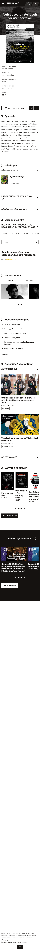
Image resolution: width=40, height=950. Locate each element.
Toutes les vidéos (9, 585)
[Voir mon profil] (35, 4)
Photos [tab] (10, 280)
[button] (25, 287)
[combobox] (20, 242)
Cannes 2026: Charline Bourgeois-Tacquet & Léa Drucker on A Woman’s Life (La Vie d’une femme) (13, 567)
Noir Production (8, 75)
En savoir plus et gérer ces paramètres (14, 942)
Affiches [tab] (29, 280)
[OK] (20, 947)
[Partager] (31, 108)
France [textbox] (6, 242)
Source (3, 259)
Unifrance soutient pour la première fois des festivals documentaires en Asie (18, 400)
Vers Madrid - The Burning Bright (21, 494)
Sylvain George (7, 68)
